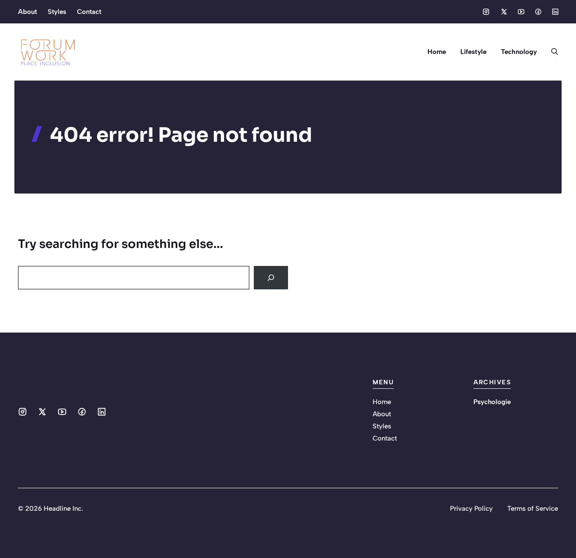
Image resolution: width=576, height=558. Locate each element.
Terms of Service (532, 508)
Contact (89, 12)
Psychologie (492, 402)
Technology (519, 52)
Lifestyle (473, 52)
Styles (57, 12)
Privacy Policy (471, 508)
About (27, 12)
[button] (551, 52)
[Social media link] (486, 11)
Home (437, 52)
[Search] (271, 277)
